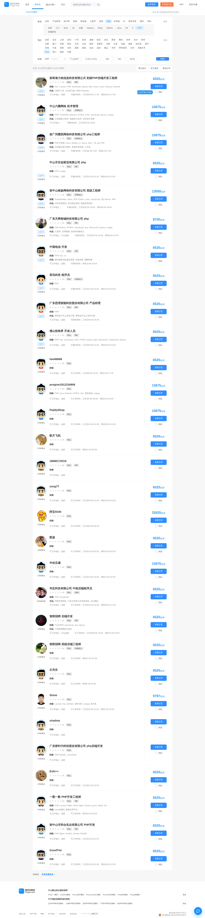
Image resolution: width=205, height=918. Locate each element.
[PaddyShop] (41, 414)
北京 (54, 40)
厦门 (54, 44)
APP (181, 4)
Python (110, 28)
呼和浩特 (123, 48)
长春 (91, 48)
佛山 (106, 48)
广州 (77, 40)
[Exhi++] (41, 775)
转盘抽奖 (79, 260)
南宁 (147, 44)
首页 (27, 4)
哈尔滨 (139, 44)
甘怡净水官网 (88, 119)
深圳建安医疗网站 (62, 147)
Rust (66, 28)
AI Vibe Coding (91, 59)
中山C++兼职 (53, 895)
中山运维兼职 (135, 895)
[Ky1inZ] (41, 251)
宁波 (54, 48)
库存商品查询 (73, 203)
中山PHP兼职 (31, 12)
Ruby (100, 28)
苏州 (143, 40)
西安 (113, 40)
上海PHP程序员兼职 (73, 903)
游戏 (101, 21)
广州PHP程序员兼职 (107, 903)
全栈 (81, 28)
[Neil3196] (41, 592)
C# (126, 28)
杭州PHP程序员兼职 (124, 903)
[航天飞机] (41, 439)
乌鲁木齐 (141, 48)
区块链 (117, 21)
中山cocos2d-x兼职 (93, 895)
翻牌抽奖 (88, 260)
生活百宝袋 (70, 91)
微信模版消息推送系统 (64, 260)
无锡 (123, 44)
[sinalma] (41, 724)
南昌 (130, 44)
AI (124, 21)
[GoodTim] (41, 854)
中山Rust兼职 (65, 895)
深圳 (69, 40)
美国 (84, 48)
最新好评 (166, 68)
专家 (107, 59)
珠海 (47, 48)
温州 (99, 48)
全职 (119, 59)
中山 (47, 52)
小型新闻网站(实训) (63, 629)
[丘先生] (41, 673)
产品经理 (56, 21)
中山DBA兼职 (123, 895)
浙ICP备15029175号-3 (177, 913)
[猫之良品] (41, 279)
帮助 (42, 914)
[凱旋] (41, 541)
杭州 (84, 40)
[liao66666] (41, 363)
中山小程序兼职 (78, 895)
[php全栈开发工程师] (41, 222)
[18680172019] (41, 465)
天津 (77, 44)
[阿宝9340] (41, 516)
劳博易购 (66, 231)
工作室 (88, 147)
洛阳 (62, 52)
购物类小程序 (75, 119)
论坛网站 (94, 601)
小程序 (93, 21)
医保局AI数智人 (78, 231)
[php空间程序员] (41, 648)
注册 (195, 4)
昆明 (62, 48)
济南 (62, 44)
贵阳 (77, 48)
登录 (191, 4)
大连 (84, 44)
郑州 (128, 40)
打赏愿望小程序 (61, 119)
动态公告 (22, 914)
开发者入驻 (167, 4)
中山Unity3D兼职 (109, 895)
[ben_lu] (41, 110)
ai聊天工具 (59, 91)
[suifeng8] (41, 194)
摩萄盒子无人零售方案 (64, 316)
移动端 (83, 21)
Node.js (90, 28)
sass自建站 (60, 809)
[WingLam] (41, 82)
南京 (99, 40)
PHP (140, 28)
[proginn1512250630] (41, 801)
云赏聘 (58, 231)
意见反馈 (73, 914)
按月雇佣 (154, 68)
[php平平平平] (41, 138)
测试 (142, 21)
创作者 (132, 59)
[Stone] (41, 699)
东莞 (69, 48)
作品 (63, 4)
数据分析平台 (72, 809)
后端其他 (52, 32)
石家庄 (100, 44)
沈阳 (108, 44)
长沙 (136, 40)
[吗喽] (41, 335)
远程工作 (94, 914)
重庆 (121, 40)
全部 (47, 21)
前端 (75, 21)
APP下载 (33, 914)
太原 (115, 44)
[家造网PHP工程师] (41, 750)
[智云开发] (41, 307)
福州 (91, 44)
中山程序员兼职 (44, 68)
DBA (149, 21)
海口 (54, 52)
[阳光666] (41, 828)
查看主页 (159, 86)
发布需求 (152, 4)
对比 (160, 92)
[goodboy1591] (41, 166)
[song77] (41, 490)
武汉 (106, 40)
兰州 (132, 48)
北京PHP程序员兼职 (55, 903)
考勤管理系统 (61, 601)
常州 (113, 48)
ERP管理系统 (61, 203)
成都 (91, 40)
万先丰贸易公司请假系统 (78, 601)
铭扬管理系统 (86, 203)
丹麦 (69, 52)
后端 (108, 21)
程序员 (38, 4)
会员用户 (75, 59)
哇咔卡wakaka (82, 91)
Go (73, 28)
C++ (58, 28)
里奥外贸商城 (77, 147)
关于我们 (51, 914)
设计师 (67, 21)
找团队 (162, 59)
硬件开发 (132, 21)
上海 (62, 40)
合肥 (47, 44)
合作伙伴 (62, 914)
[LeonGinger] (41, 620)
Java (119, 28)
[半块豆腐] (41, 567)
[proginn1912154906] (41, 388)
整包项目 (142, 68)
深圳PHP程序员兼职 (90, 903)
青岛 (69, 44)
